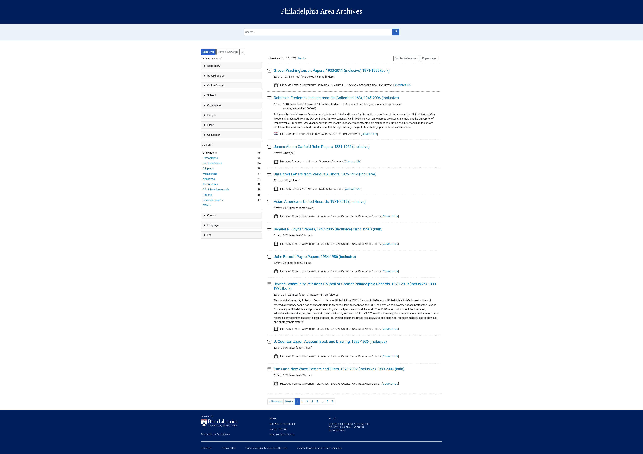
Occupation (213, 134)
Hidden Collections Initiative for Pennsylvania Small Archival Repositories (349, 427)
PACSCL (333, 418)
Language (213, 225)
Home (273, 418)
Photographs (210, 158)
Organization (214, 105)
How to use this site (282, 435)
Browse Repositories (283, 424)
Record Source (216, 75)
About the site (279, 429)
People (211, 115)
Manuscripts (210, 173)
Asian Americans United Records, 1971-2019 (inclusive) (320, 201)
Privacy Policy (229, 448)
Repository (213, 65)
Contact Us (403, 85)
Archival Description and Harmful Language (319, 448)
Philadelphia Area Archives (321, 11)
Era (209, 235)
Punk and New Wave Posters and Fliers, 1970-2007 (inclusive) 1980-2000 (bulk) (339, 369)
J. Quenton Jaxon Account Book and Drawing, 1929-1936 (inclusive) (330, 341)
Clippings (208, 168)
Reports (207, 194)
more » (207, 205)
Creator (211, 215)
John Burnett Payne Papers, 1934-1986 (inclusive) (315, 257)
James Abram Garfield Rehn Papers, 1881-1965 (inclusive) (322, 147)
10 (429, 58)
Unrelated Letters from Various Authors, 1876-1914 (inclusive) (325, 174)
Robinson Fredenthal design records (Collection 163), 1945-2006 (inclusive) (336, 98)
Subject (211, 95)
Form (209, 144)
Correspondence (212, 163)
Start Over (208, 51)
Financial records (213, 200)
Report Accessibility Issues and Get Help (266, 448)
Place (210, 125)
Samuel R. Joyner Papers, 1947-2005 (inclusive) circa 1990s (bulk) (328, 229)
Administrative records (216, 189)
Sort (405, 58)
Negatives (209, 179)
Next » (302, 58)
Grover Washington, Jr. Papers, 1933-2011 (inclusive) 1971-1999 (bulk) (332, 70)
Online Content (215, 85)
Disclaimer (206, 448)
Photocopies (210, 184)
